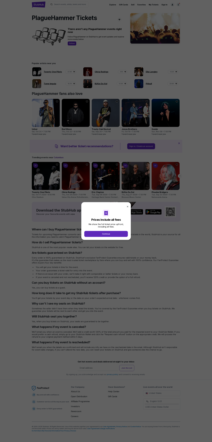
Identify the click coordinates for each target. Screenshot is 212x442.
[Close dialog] (128, 207)
